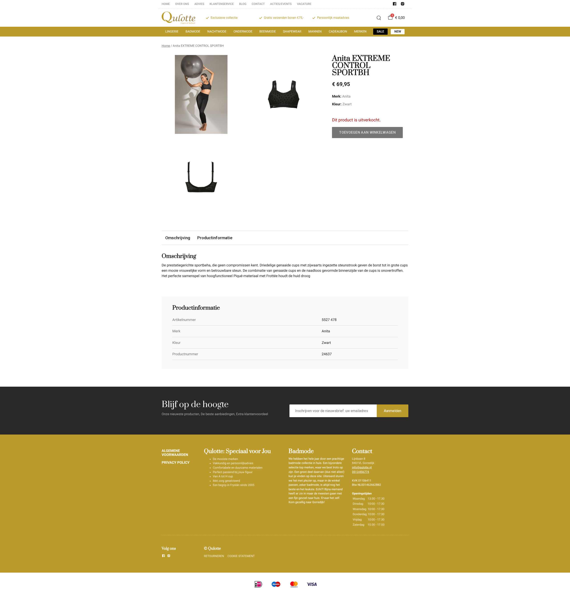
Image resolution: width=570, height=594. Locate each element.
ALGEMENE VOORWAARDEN (175, 453)
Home (166, 46)
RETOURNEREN (214, 556)
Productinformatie (214, 237)
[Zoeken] (379, 18)
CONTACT (258, 4)
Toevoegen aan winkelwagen (367, 132)
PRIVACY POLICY (175, 462)
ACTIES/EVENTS (281, 4)
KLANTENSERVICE (222, 4)
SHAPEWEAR (292, 31)
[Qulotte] (178, 18)
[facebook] (394, 5)
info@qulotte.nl (362, 467)
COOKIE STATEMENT (241, 556)
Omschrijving (177, 237)
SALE (380, 31)
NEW (397, 31)
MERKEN (360, 31)
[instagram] (402, 5)
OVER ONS (182, 4)
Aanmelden (392, 411)
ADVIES (199, 4)
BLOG (242, 4)
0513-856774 (360, 472)
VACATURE (304, 4)
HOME (166, 4)
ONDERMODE (243, 31)
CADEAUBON (338, 31)
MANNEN (315, 31)
